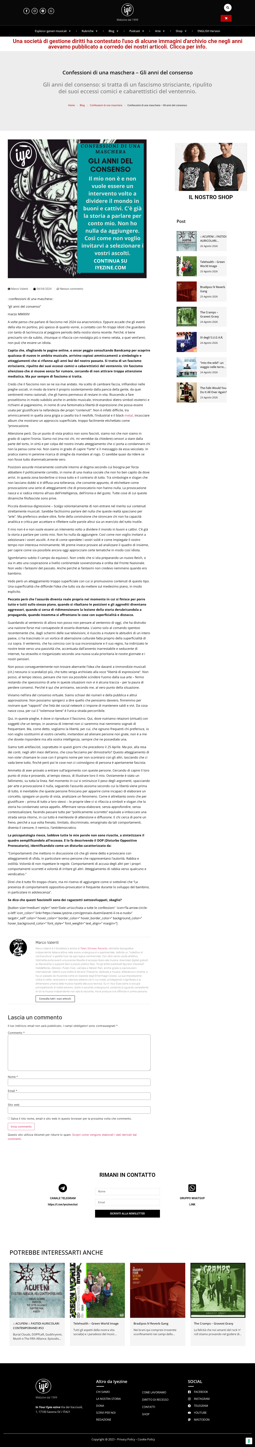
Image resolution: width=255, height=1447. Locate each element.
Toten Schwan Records (93, 948)
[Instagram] (35, 11)
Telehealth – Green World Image (96, 1323)
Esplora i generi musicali (51, 31)
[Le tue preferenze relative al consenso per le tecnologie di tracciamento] (249, 1441)
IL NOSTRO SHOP (211, 197)
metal (129, 415)
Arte (158, 31)
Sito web (13, 1104)
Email (12, 1090)
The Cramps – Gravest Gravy (213, 1323)
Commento (16, 1032)
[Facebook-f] (26, 11)
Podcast (134, 31)
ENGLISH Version (209, 31)
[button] (228, 7)
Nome (13, 1076)
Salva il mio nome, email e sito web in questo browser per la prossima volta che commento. (71, 1118)
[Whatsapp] (51, 11)
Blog (111, 31)
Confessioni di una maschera (106, 105)
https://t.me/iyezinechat (63, 1204)
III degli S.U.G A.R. (211, 337)
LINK (192, 1204)
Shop (179, 31)
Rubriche (88, 31)
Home (71, 105)
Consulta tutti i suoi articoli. (55, 998)
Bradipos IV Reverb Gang (151, 1323)
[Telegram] (43, 11)
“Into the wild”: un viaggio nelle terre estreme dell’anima (212, 367)
